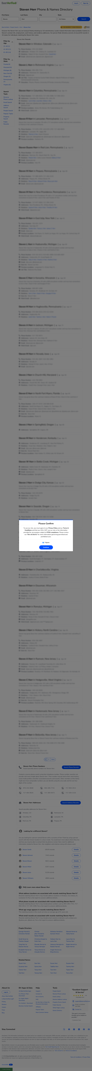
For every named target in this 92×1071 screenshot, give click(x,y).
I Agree (46, 542)
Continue (46, 547)
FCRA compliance (53, 532)
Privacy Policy (53, 528)
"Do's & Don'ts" (32, 535)
